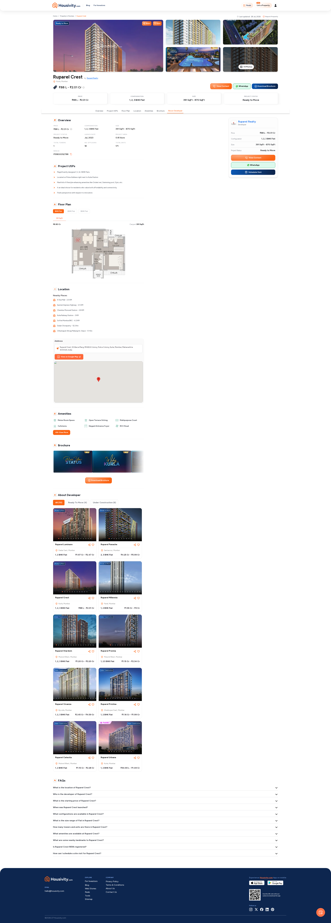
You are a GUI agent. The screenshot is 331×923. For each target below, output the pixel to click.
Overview (99, 111)
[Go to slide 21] (93, 698)
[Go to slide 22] (95, 698)
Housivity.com (266, 878)
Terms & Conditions (115, 885)
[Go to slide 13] (88, 538)
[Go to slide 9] (78, 538)
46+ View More (61, 432)
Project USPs (112, 111)
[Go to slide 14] (90, 538)
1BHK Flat (58, 211)
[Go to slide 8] (126, 538)
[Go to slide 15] (132, 591)
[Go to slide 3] (63, 538)
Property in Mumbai (67, 16)
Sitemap (88, 899)
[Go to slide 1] (58, 538)
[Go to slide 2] (61, 538)
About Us (110, 888)
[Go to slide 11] (83, 538)
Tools (87, 895)
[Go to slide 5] (68, 538)
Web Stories (90, 888)
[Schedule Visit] (320, 912)
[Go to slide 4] (66, 538)
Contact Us (111, 892)
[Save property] (93, 545)
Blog (88, 5)
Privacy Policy (112, 881)
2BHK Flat (71, 211)
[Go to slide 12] (85, 538)
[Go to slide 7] (73, 538)
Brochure (160, 111)
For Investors (99, 5)
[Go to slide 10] (80, 538)
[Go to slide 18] (139, 591)
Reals (248, 5)
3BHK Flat (84, 211)
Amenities (149, 111)
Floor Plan (126, 111)
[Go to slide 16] (134, 591)
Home (55, 16)
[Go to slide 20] (90, 698)
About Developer (175, 111)
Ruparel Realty (92, 78)
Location (137, 111)
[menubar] (83, 87)
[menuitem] (83, 87)
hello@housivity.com (54, 891)
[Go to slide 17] (137, 591)
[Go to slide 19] (88, 698)
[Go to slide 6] (71, 538)
